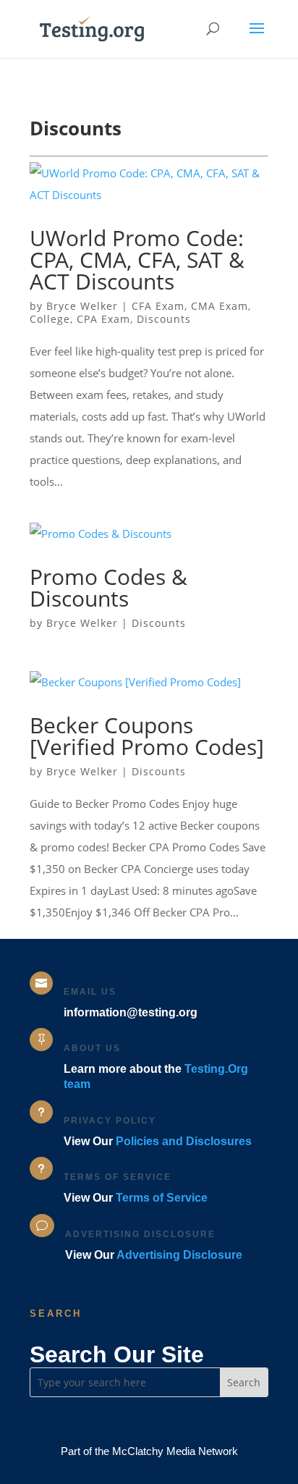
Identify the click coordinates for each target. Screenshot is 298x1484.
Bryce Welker (82, 306)
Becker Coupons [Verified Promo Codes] (147, 736)
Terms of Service (162, 1198)
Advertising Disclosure (179, 1255)
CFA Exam (158, 306)
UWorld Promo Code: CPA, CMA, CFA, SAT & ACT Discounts (137, 259)
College (50, 319)
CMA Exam (219, 306)
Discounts (164, 319)
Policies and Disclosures (184, 1141)
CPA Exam (103, 319)
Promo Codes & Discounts (108, 587)
